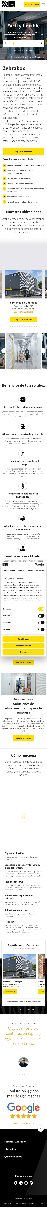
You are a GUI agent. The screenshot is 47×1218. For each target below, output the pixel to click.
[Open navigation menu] (43, 4)
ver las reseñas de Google (23, 1123)
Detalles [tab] (21, 571)
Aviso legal (7, 1203)
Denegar (23, 652)
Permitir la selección (23, 645)
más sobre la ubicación (23, 312)
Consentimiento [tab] (9, 571)
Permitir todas (23, 639)
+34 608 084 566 (32, 1010)
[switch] (41, 616)
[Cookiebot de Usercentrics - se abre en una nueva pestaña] (34, 564)
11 (34, 326)
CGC (41, 1203)
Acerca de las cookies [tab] (36, 571)
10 (31, 326)
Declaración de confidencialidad (25, 1203)
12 (36, 326)
